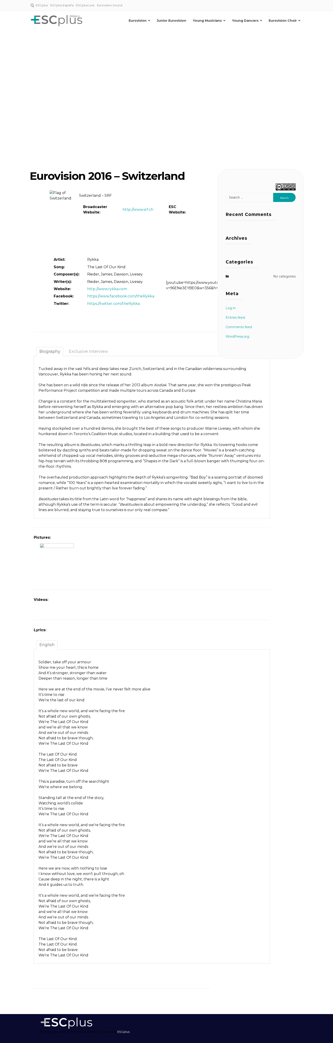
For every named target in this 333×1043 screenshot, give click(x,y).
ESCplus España (62, 5)
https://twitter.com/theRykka (113, 303)
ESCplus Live (85, 5)
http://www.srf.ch (138, 209)
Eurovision (138, 21)
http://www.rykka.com (107, 289)
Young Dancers (245, 21)
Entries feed (235, 317)
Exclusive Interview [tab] (88, 351)
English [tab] (47, 644)
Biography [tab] (49, 351)
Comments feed (239, 327)
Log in (231, 308)
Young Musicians (207, 21)
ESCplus (42, 5)
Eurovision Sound (109, 5)
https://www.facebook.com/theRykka (120, 296)
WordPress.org (237, 336)
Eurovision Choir (283, 21)
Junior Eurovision (171, 21)
